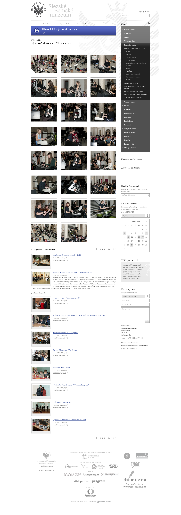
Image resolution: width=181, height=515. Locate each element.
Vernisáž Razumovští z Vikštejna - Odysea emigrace (72, 272)
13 (135, 237)
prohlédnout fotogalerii (59, 260)
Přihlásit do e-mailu (46, 466)
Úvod (32, 24)
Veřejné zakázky (130, 128)
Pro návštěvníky (130, 113)
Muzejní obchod (130, 148)
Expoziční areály (39, 24)
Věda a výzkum (129, 102)
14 (139, 237)
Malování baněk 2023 (61, 367)
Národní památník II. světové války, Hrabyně (134, 87)
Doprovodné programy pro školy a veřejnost (136, 64)
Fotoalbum (67, 24)
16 (146, 237)
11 (128, 237)
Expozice (128, 54)
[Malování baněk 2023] (41, 373)
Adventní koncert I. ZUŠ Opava (65, 350)
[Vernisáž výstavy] (41, 304)
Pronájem (127, 136)
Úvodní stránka (129, 29)
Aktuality (127, 33)
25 (128, 245)
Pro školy (127, 117)
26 (132, 245)
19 (132, 241)
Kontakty (128, 80)
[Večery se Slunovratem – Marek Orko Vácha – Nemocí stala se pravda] (41, 321)
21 (139, 241)
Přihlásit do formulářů (45, 470)
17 (124, 241)
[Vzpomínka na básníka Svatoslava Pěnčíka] (41, 425)
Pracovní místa (129, 132)
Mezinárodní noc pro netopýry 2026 (67, 255)
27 (135, 245)
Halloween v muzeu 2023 (62, 402)
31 (124, 249)
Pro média (127, 125)
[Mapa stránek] (149, 23)
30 (146, 245)
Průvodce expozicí (131, 57)
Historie (128, 68)
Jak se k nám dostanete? (133, 74)
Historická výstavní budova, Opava (54, 24)
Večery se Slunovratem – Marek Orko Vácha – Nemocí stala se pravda (80, 315)
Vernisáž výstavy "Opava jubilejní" (66, 298)
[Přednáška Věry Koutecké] (41, 391)
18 (128, 241)
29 (143, 245)
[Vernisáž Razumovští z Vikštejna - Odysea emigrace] (41, 278)
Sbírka (126, 105)
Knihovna (127, 109)
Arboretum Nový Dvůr (131, 83)
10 (124, 237)
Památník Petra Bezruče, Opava (133, 91)
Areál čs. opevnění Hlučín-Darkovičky (135, 94)
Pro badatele (128, 121)
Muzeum (127, 37)
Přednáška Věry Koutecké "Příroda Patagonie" (71, 385)
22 (143, 241)
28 (139, 245)
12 (132, 237)
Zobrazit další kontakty (128, 348)
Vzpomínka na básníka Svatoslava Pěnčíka (69, 419)
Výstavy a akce (129, 41)
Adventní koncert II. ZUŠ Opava (65, 332)
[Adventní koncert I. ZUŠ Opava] (41, 356)
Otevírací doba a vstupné (133, 77)
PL (142, 11)
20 (135, 241)
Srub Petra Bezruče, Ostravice (133, 97)
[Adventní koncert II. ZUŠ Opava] (41, 338)
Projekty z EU (129, 144)
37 (111, 249)
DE (145, 11)
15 (143, 237)
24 (124, 245)
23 (146, 241)
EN (148, 11)
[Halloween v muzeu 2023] (41, 408)
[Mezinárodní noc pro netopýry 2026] (41, 261)
